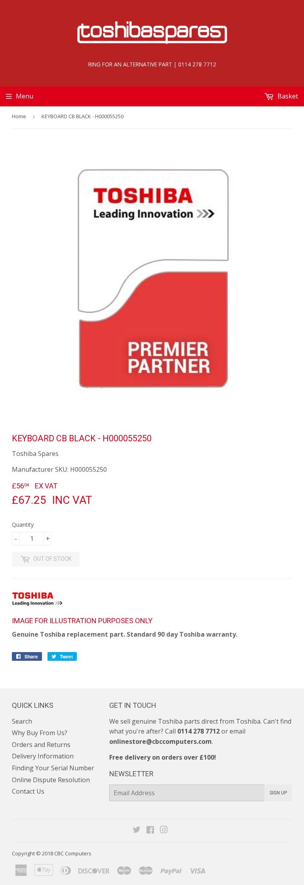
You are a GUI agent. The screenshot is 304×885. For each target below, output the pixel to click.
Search (22, 721)
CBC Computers (72, 853)
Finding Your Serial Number (53, 768)
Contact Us (28, 791)
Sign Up (278, 793)
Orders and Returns (41, 744)
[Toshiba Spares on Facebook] (150, 830)
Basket (287, 96)
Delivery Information (43, 756)
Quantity (23, 524)
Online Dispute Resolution (51, 779)
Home (19, 116)
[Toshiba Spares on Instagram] (164, 830)
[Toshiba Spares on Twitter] (137, 830)
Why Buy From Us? (39, 732)
